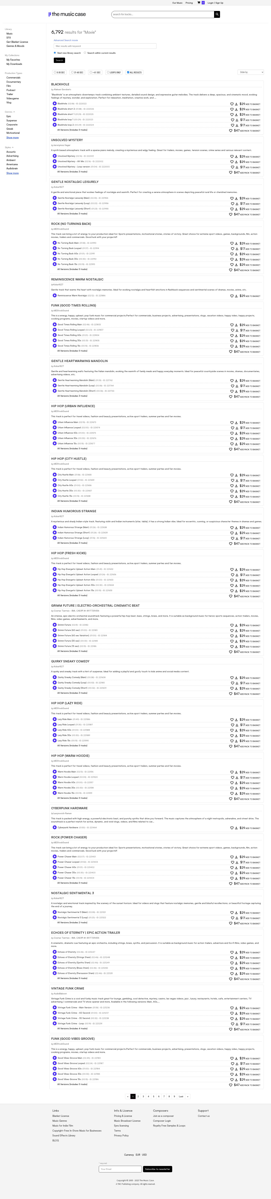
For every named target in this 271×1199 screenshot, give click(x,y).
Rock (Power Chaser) (69, 837)
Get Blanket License (17, 41)
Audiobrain (12, 168)
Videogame (12, 98)
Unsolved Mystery (67, 140)
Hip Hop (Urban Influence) (73, 406)
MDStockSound (61, 229)
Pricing (189, 2)
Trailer (9, 94)
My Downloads (14, 63)
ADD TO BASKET (250, 109)
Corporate (12, 124)
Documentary (13, 81)
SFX (8, 37)
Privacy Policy (121, 1135)
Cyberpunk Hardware (69, 808)
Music (9, 33)
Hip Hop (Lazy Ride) (66, 703)
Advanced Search (62, 40)
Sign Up (219, 2)
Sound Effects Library (63, 1135)
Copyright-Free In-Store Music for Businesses (76, 1130)
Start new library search (69, 53)
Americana (12, 164)
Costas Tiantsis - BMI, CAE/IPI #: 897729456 (76, 610)
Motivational (13, 132)
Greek (9, 128)
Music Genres (59, 1120)
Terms (117, 1130)
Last (181, 1096)
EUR (138, 1155)
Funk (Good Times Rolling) (73, 305)
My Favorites (13, 59)
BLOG (55, 1140)
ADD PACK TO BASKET (247, 130)
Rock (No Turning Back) (71, 224)
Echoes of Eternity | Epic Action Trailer (85, 933)
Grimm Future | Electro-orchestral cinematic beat (95, 605)
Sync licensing (121, 1125)
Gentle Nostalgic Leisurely (74, 182)
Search (59, 60)
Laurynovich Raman (62, 813)
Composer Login (162, 1120)
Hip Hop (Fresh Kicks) (68, 553)
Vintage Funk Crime (67, 988)
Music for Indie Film (62, 1125)
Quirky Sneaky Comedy (70, 661)
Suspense (11, 120)
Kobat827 (59, 187)
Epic (8, 116)
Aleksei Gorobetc (62, 89)
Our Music (177, 2)
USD (144, 1155)
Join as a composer (163, 1115)
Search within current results (101, 53)
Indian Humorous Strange (73, 511)
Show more (12, 137)
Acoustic (11, 151)
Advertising (12, 156)
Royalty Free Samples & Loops (169, 1125)
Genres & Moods (15, 46)
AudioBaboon (60, 993)
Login (210, 2)
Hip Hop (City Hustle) (68, 459)
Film (8, 85)
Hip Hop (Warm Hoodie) (70, 756)
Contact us (204, 1115)
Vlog (8, 102)
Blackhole (60, 84)
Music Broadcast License (127, 1120)
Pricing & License (123, 1115)
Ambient (11, 160)
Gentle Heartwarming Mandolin (79, 361)
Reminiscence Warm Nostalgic (77, 279)
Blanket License (60, 1115)
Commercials (13, 77)
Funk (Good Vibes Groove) (73, 1039)
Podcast (10, 90)
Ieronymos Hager (62, 145)
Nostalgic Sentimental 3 (72, 893)
